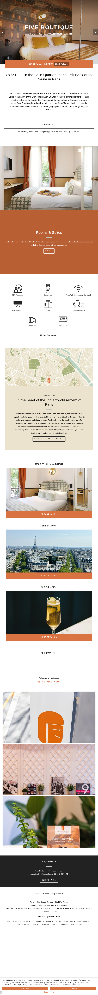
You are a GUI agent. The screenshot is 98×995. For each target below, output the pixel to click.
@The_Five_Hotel (49, 681)
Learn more (49, 992)
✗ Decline (73, 988)
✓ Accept (25, 988)
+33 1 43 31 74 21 (60, 874)
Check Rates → (61, 64)
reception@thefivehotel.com (41, 874)
